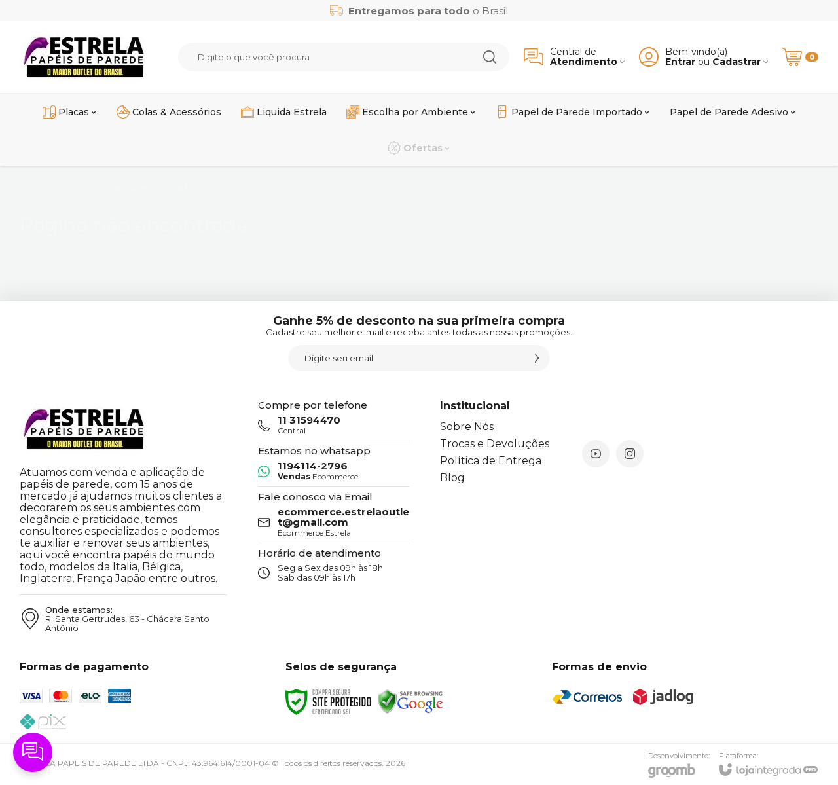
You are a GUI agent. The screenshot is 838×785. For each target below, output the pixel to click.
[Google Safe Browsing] (410, 701)
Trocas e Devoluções (494, 443)
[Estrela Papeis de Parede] (84, 57)
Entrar (680, 62)
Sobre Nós (467, 426)
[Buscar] (490, 57)
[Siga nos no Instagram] (630, 453)
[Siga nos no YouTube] (596, 453)
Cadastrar (736, 62)
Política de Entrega (490, 460)
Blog (452, 477)
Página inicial (47, 187)
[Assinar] (537, 358)
